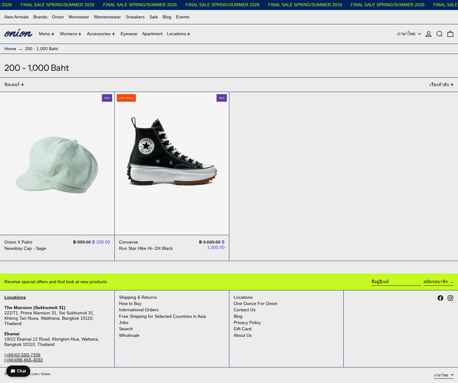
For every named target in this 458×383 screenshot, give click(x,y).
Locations (243, 297)
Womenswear (107, 16)
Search (126, 328)
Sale (153, 16)
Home (10, 48)
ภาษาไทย (407, 33)
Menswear (79, 16)
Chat (21, 371)
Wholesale (129, 335)
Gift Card (242, 328)
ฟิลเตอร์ (12, 84)
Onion (58, 16)
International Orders (139, 309)
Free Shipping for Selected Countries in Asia (162, 316)
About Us (243, 335)
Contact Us (244, 309)
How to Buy (130, 303)
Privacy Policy (247, 322)
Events (182, 16)
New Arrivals (16, 16)
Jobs (123, 322)
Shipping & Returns (138, 297)
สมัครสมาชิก (435, 281)
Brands (40, 16)
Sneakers (135, 16)
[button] (439, 34)
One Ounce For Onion (256, 303)
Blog (167, 16)
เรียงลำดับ (439, 84)
